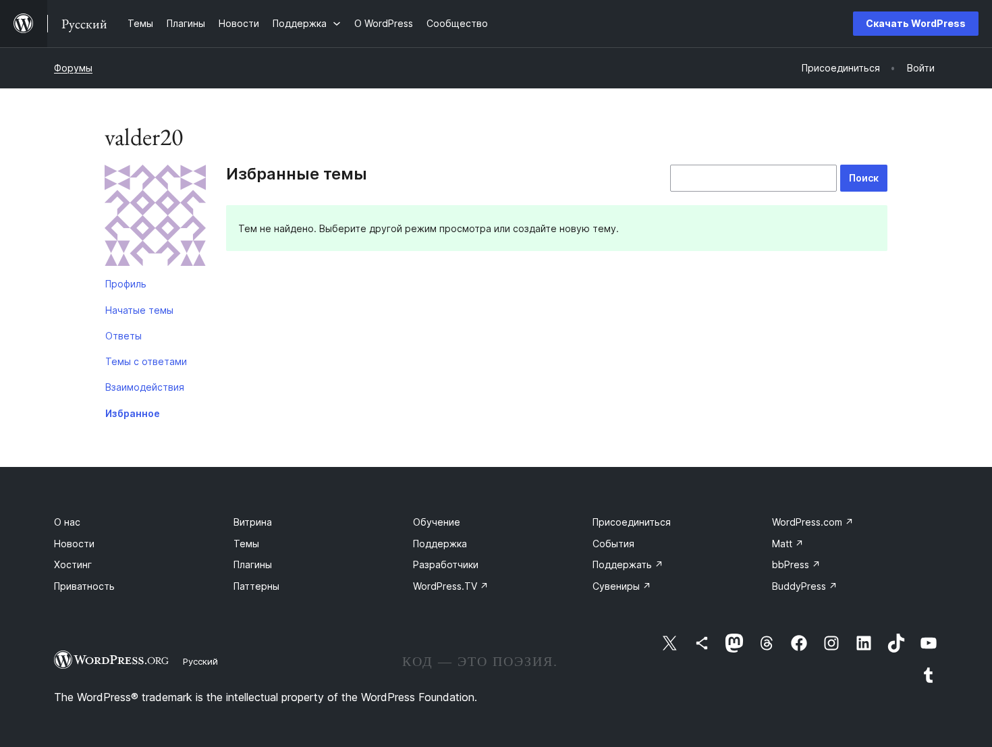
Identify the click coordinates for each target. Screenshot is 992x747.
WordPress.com (813, 522)
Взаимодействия (144, 387)
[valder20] (155, 218)
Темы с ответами (146, 361)
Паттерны (256, 586)
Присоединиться (632, 522)
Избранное (132, 413)
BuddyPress (804, 586)
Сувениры (622, 586)
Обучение (436, 522)
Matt (788, 543)
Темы (246, 543)
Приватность (84, 586)
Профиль (125, 283)
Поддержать (628, 564)
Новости (74, 543)
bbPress (796, 564)
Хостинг (73, 564)
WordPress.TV (451, 586)
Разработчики (445, 564)
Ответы (123, 335)
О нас (67, 522)
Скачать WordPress (916, 23)
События (613, 543)
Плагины (252, 564)
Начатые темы (139, 310)
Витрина (252, 522)
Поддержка (440, 543)
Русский (200, 661)
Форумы (73, 68)
